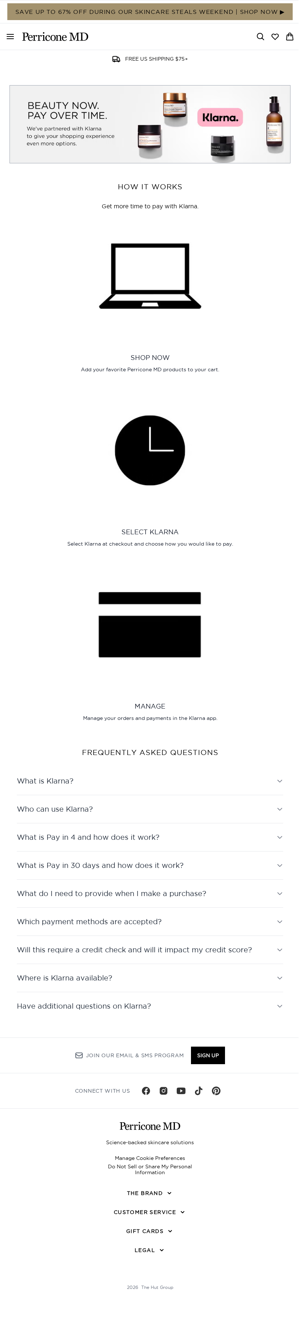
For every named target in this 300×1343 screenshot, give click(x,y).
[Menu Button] (7, 36)
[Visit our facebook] (143, 1100)
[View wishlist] (275, 36)
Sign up (205, 1065)
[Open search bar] (260, 36)
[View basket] (289, 36)
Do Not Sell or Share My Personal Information (147, 1179)
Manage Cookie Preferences (147, 1168)
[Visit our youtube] (178, 1100)
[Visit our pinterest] (213, 1100)
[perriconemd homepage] (55, 36)
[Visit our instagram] (161, 1100)
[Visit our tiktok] (196, 1100)
